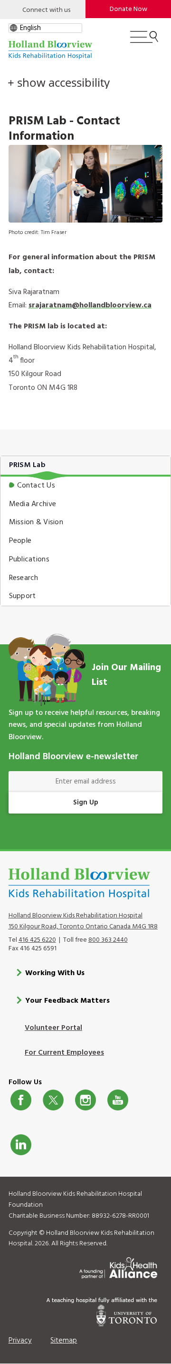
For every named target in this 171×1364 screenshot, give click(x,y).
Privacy (20, 1340)
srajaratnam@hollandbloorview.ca (90, 305)
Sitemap (63, 1340)
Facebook (21, 1099)
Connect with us (46, 10)
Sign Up (85, 802)
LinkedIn (21, 1144)
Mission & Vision (36, 522)
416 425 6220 (37, 940)
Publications (29, 559)
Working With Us (55, 973)
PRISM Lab (27, 465)
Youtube (117, 1099)
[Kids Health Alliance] (118, 1266)
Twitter (53, 1099)
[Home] (50, 50)
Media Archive (32, 504)
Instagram (85, 1099)
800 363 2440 (108, 940)
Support (22, 596)
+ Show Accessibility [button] (59, 82)
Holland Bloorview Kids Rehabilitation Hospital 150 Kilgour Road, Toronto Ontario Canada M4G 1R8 (83, 921)
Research (23, 578)
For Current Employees (64, 1053)
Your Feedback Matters (67, 1001)
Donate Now (128, 9)
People (20, 541)
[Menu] (144, 41)
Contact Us (36, 485)
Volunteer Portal (53, 1028)
